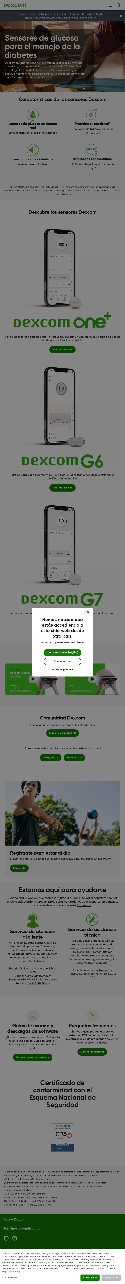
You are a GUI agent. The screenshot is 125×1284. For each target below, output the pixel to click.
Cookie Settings (10, 1277)
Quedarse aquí (62, 661)
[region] (62, 1266)
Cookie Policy (14, 1272)
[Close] (88, 612)
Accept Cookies (90, 1277)
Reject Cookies (111, 1277)
